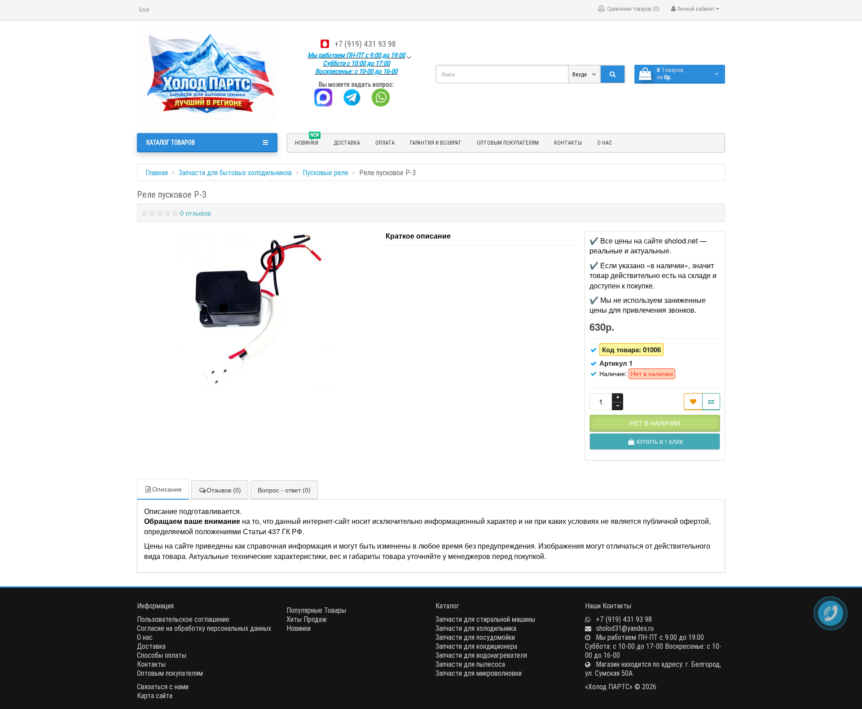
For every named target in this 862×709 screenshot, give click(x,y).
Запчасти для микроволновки (478, 673)
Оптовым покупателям (508, 142)
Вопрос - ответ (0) (284, 489)
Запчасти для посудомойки (475, 637)
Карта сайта (154, 695)
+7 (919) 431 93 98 (365, 44)
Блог (144, 9)
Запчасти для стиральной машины (485, 619)
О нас (604, 142)
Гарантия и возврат (436, 142)
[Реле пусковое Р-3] (256, 311)
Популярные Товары (316, 610)
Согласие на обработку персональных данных (204, 628)
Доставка (347, 142)
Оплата (385, 142)
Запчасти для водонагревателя (481, 655)
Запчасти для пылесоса (470, 664)
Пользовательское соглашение (183, 619)
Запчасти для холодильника (475, 628)
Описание (167, 488)
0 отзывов (195, 212)
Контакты (568, 142)
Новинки (298, 628)
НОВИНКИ (307, 141)
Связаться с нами (163, 686)
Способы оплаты (161, 655)
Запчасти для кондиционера (476, 646)
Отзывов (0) (224, 489)
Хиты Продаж (306, 619)
